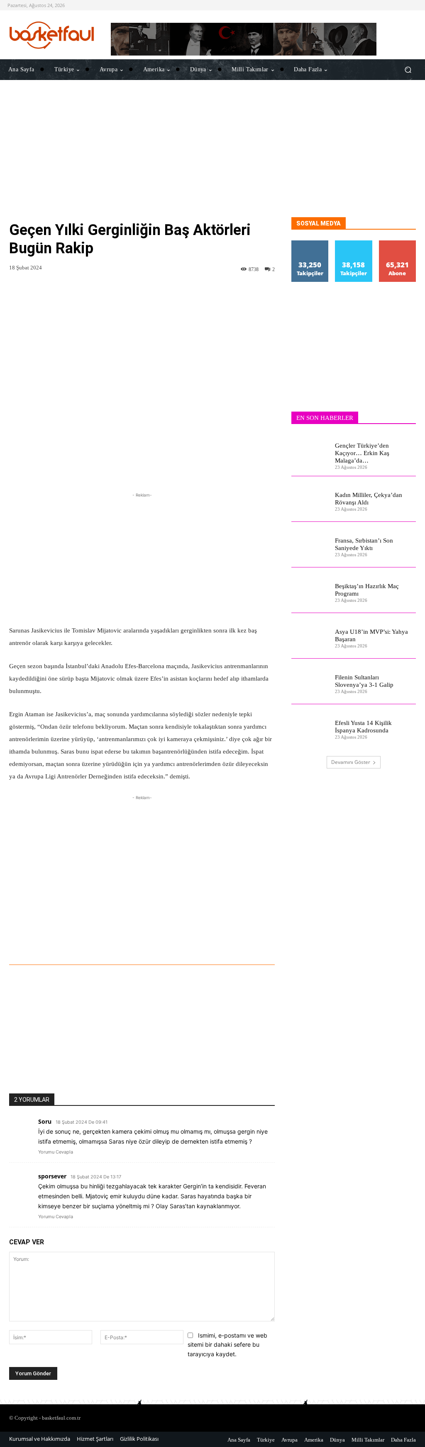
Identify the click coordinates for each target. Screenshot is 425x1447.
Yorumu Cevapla (55, 1152)
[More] (257, 941)
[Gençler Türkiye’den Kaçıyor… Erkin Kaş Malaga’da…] (310, 453)
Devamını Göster (350, 762)
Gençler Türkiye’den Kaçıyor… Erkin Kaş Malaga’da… (362, 453)
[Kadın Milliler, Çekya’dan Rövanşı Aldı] (310, 499)
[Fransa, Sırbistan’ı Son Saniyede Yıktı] (310, 544)
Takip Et (310, 243)
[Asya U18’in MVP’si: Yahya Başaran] (310, 635)
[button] (408, 70)
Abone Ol (397, 243)
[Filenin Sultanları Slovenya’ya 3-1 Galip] (310, 681)
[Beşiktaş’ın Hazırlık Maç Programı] (310, 590)
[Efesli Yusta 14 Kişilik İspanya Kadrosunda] (310, 727)
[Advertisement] (212, 159)
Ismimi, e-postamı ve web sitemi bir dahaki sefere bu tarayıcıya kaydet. (227, 1344)
